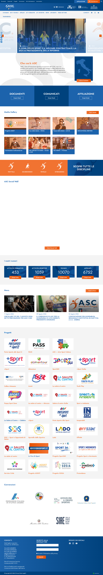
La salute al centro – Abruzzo (38, 403)
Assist (30, 386)
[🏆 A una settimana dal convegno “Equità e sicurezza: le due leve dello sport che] (51, 200)
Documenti (3, 1)
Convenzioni (21, 1)
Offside (79, 437)
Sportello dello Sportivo (36, 437)
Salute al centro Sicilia (60, 403)
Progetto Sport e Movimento (87, 456)
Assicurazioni (39, 1)
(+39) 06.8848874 (11, 548)
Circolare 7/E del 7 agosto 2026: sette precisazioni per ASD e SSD (18, 317)
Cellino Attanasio (10, 386)
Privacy (17, 573)
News (47, 13)
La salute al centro (59, 386)
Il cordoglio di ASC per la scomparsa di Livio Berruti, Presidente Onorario (48, 318)
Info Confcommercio (30, 1)
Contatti (86, 13)
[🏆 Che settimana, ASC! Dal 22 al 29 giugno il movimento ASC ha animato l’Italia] (23, 228)
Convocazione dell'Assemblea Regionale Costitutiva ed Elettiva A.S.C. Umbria (83, 318)
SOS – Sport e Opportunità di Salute (14, 438)
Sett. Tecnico (14, 13)
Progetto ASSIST (34, 473)
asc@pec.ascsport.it (9, 555)
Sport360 (56, 369)
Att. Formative (30, 13)
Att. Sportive (40, 13)
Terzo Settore (62, 13)
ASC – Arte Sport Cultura (62, 352)
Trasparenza (7, 16)
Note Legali (22, 573)
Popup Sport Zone (10, 403)
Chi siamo (6, 13)
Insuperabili (81, 420)
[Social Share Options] (11, 213)
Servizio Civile (9, 473)
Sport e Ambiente (83, 403)
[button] (100, 36)
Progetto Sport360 (59, 456)
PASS (30, 352)
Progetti (15, 1)
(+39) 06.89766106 (11, 550)
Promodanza (81, 473)
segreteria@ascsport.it (10, 553)
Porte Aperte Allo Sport (61, 420)
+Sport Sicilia (81, 369)
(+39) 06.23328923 (11, 551)
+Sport (6, 369)
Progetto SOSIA (58, 473)
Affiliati (22, 13)
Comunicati (9, 1)
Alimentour (32, 369)
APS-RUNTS (53, 13)
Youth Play (80, 386)
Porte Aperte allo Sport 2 (13, 352)
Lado (54, 437)
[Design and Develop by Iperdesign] (96, 573)
